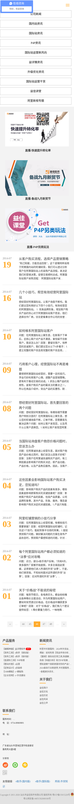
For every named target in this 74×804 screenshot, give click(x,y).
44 (23, 624)
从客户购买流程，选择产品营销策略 (43, 259)
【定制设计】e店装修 (12, 668)
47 (44, 624)
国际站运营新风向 (36, 52)
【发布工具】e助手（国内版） (16, 656)
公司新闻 (35, 14)
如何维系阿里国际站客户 (36, 331)
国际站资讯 (36, 33)
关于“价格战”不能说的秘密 (37, 590)
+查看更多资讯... (47, 671)
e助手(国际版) (42, 781)
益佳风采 (44, 699)
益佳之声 (44, 703)
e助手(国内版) (23, 781)
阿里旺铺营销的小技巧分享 (37, 518)
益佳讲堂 (35, 91)
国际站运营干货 (35, 81)
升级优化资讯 (36, 71)
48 (51, 624)
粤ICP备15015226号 (61, 795)
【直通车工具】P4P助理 (14, 660)
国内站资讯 (36, 23)
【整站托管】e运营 (11, 664)
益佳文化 (44, 691)
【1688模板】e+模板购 (13, 671)
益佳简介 (44, 688)
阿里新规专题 (36, 100)
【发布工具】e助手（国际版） (16, 653)
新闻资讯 (46, 640)
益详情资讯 (36, 62)
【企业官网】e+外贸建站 (14, 675)
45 (30, 624)
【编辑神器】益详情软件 (16, 649)
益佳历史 (44, 695)
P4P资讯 (36, 42)
